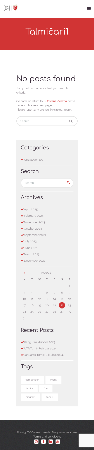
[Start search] (71, 121)
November (34, 222)
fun (46, 388)
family (29, 388)
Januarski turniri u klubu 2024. (44, 354)
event (53, 379)
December (34, 260)
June (31, 248)
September (35, 235)
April (31, 209)
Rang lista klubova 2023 (39, 342)
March (32, 254)
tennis (49, 397)
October (33, 228)
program (30, 397)
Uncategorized (33, 159)
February (34, 215)
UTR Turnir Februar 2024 (40, 348)
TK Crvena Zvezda (55, 101)
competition (32, 379)
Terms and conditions (47, 436)
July (30, 241)
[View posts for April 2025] (24, 273)
